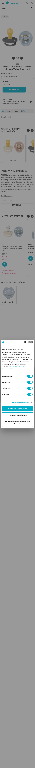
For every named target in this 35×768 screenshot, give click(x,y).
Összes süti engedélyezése (17, 409)
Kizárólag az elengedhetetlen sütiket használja (17, 423)
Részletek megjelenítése (20, 402)
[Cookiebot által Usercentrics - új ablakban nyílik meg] (25, 342)
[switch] (30, 382)
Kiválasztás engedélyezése (17, 415)
